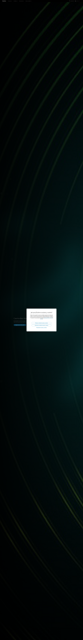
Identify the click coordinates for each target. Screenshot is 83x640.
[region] (41, 320)
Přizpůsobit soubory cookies (41, 327)
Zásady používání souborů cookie (46, 318)
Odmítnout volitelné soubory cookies (41, 325)
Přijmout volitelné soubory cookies (41, 323)
